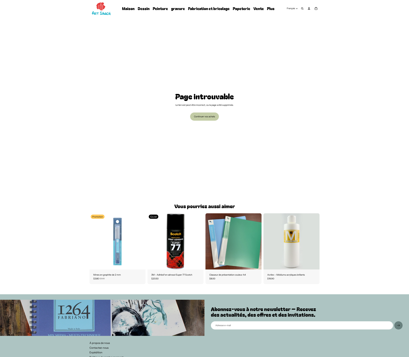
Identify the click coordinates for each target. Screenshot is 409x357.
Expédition (95, 352)
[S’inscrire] (398, 325)
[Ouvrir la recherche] (302, 8)
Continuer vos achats (204, 116)
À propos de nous (99, 343)
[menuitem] (270, 8)
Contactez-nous (99, 347)
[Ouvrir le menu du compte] (309, 8)
